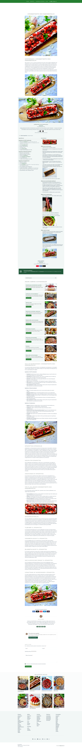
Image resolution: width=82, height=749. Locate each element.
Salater (19, 727)
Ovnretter (19, 724)
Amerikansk (57, 715)
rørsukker (23, 164)
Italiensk (57, 723)
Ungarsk (57, 731)
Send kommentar (28, 666)
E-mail (43, 648)
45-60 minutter (48, 719)
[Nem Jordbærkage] (35, 701)
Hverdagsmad (39, 721)
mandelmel (25, 141)
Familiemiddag (39, 715)
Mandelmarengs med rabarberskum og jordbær (34, 285)
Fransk (57, 720)
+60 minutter (48, 720)
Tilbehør (19, 732)
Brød (18, 719)
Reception (38, 724)
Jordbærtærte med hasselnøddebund (32, 293)
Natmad (28, 719)
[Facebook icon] (37, 626)
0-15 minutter (48, 715)
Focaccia (19, 720)
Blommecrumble (56, 708)
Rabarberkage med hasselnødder (31, 337)
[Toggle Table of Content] (55, 278)
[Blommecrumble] (59, 701)
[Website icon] (39, 626)
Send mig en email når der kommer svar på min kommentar (36, 663)
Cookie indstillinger (20, 746)
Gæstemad (38, 719)
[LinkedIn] (44, 611)
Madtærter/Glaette (20, 721)
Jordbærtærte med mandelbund (47, 690)
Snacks (19, 730)
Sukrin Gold (24, 148)
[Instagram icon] (41, 626)
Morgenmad (29, 715)
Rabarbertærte (32, 690)
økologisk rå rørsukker (26, 156)
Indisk (56, 722)
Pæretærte (27, 346)
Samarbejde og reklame (40, 1)
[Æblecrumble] (59, 683)
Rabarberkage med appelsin (30, 328)
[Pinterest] (53, 1)
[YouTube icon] (45, 626)
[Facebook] (33, 611)
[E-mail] (48, 611)
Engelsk (57, 719)
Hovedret (28, 723)
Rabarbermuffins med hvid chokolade (32, 320)
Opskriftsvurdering (28, 651)
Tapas (38, 725)
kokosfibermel (24, 144)
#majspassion (42, 271)
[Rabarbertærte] (35, 683)
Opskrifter (32, 1)
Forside (27, 1)
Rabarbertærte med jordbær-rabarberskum (33, 311)
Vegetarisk (28, 730)
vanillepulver (24, 163)
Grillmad (38, 720)
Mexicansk (57, 725)
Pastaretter (19, 725)
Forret (28, 722)
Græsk (57, 721)
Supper (19, 731)
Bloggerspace (61, 745)
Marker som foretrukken (33, 637)
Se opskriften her (28, 289)
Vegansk (28, 729)
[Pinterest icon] (43, 626)
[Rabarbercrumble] (23, 701)
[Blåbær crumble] (47, 701)
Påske (38, 723)
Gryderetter (19, 722)
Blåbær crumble (44, 708)
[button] (39, 125)
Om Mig (47, 1)
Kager (19, 723)
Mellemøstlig (58, 724)
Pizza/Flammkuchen (21, 726)
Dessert (28, 724)
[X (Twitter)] (37, 611)
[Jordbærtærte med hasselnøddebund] (23, 683)
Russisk (57, 727)
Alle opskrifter (20, 715)
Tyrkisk (57, 730)
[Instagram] (51, 1)
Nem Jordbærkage (33, 708)
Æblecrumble (56, 690)
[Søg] (56, 1)
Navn (27, 648)
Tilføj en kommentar (29, 655)
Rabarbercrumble (29, 302)
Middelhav (57, 726)
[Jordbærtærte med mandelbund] (47, 683)
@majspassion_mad (34, 271)
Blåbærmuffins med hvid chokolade (32, 355)
